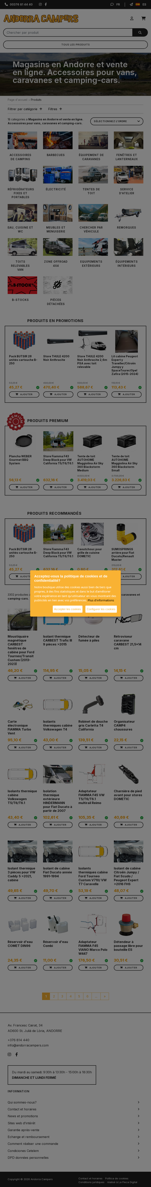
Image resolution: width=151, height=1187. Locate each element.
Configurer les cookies (101, 609)
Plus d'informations (101, 600)
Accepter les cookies (67, 609)
